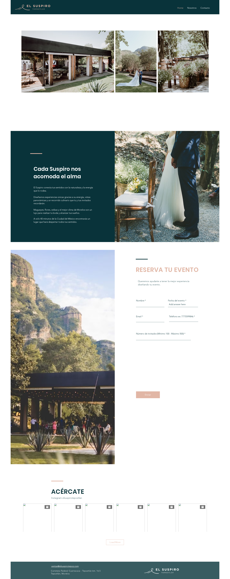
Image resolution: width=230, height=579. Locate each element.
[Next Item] (204, 61)
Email (138, 316)
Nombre (140, 301)
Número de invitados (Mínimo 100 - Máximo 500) (160, 334)
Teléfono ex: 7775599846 (181, 316)
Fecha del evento (176, 301)
